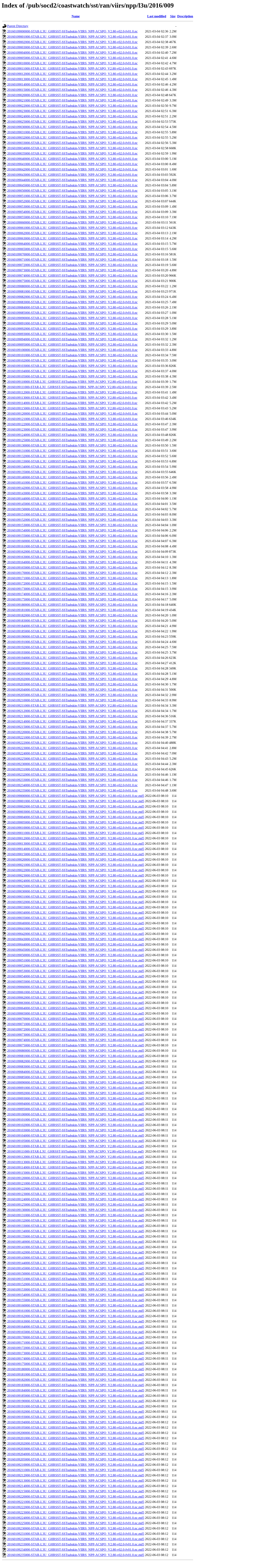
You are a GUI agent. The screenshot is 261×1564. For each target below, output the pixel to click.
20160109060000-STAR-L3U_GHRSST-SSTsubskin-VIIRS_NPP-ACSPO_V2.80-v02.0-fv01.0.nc (72, 222)
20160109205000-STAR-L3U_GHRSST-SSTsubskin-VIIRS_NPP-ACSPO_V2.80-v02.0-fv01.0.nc (72, 695)
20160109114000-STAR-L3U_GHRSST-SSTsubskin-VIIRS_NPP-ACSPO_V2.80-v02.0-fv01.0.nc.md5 (75, 1167)
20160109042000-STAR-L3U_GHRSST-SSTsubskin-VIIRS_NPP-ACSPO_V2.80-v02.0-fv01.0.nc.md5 (75, 934)
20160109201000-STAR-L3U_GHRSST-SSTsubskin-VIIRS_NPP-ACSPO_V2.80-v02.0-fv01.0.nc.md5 (75, 1438)
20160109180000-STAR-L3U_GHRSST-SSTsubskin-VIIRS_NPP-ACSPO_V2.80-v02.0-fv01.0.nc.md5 (75, 1369)
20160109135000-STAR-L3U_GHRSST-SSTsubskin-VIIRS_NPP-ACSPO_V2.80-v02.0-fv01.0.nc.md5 (75, 1236)
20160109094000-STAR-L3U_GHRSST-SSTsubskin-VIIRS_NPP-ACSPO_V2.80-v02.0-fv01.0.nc (72, 339)
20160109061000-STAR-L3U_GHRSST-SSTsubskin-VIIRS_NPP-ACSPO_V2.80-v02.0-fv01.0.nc (72, 227)
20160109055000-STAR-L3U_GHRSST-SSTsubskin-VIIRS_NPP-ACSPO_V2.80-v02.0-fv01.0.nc (72, 217)
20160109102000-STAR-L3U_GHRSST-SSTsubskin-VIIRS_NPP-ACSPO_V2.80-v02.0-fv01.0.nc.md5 (75, 1125)
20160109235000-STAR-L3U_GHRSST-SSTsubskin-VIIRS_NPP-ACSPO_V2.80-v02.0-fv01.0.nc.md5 (75, 1555)
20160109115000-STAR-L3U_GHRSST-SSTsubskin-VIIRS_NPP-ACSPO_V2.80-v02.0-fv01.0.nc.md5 (75, 1172)
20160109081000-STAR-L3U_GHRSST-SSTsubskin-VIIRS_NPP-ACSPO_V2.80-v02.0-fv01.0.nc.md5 (75, 1056)
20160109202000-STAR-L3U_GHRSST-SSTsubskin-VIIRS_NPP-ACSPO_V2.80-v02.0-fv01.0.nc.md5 (75, 1443)
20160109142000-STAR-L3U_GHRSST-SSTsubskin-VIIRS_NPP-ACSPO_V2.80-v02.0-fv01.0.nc (72, 488)
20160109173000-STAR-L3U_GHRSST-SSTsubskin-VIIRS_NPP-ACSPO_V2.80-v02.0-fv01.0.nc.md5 (75, 1353)
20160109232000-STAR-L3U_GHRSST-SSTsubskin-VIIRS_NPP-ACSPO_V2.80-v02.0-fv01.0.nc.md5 (75, 1539)
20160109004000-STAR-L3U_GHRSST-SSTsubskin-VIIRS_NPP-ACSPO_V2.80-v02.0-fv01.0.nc (72, 52)
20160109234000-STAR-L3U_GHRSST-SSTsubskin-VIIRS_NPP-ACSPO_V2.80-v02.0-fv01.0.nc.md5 (75, 1549)
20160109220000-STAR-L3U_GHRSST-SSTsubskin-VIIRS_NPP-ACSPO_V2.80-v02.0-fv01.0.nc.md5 (75, 1496)
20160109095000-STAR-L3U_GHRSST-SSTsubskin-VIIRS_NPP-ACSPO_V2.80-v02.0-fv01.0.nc (72, 344)
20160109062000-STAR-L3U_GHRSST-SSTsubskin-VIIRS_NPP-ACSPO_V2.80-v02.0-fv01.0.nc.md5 (75, 997)
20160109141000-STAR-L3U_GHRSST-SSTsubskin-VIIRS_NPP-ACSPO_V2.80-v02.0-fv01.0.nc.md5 (75, 1247)
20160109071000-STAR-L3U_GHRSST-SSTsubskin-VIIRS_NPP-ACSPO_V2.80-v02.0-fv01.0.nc (72, 259)
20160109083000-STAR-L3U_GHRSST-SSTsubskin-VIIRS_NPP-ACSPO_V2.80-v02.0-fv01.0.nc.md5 (75, 1066)
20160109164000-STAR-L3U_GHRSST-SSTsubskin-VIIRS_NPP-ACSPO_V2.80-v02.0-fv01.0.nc (72, 562)
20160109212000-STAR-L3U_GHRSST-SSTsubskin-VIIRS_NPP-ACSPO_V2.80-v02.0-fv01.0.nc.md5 (75, 1475)
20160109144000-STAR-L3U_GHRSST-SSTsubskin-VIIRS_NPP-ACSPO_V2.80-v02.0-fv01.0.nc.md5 (75, 1263)
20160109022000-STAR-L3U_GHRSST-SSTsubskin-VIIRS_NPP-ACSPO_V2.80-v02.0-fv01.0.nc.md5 (75, 870)
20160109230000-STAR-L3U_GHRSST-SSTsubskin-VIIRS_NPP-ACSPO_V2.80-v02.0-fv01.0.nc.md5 (75, 1528)
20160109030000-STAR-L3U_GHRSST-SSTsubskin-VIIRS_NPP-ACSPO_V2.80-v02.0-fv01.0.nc (72, 127)
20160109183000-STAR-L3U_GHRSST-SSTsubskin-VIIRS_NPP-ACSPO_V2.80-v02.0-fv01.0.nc (72, 620)
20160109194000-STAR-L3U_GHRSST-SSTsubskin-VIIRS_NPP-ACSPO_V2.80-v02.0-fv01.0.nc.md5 (75, 1422)
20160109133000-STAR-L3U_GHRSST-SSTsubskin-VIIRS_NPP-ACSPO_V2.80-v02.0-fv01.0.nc (72, 461)
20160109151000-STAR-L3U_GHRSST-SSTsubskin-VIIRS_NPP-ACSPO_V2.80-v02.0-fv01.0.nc (72, 514)
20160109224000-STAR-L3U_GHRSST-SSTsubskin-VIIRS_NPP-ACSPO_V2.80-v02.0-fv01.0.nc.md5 (75, 1517)
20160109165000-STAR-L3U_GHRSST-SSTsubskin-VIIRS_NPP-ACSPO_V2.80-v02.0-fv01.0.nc (72, 567)
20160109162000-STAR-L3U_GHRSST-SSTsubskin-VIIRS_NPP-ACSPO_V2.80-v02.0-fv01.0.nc (72, 551)
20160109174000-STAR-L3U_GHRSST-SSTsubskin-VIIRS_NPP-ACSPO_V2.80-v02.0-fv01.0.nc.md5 (75, 1358)
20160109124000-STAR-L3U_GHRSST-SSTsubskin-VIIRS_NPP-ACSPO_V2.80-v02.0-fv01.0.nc (72, 435)
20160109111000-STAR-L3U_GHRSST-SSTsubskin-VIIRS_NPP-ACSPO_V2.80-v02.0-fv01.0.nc (72, 387)
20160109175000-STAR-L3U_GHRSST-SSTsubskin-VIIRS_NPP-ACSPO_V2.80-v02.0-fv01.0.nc (72, 599)
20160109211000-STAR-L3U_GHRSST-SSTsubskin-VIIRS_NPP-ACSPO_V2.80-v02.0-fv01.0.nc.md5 (75, 1470)
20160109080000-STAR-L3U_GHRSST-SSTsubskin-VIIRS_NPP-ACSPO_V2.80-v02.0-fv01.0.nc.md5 (75, 1050)
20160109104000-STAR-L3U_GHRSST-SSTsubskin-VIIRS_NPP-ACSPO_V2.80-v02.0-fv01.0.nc (72, 371)
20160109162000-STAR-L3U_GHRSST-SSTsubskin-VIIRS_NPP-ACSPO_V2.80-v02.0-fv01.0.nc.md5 (75, 1316)
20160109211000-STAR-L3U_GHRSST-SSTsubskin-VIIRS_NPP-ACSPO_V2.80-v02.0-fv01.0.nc (72, 705)
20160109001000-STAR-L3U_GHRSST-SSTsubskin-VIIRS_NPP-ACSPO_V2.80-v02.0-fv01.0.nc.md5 (75, 801)
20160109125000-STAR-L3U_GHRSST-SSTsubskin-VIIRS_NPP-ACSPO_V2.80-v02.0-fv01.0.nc (72, 440)
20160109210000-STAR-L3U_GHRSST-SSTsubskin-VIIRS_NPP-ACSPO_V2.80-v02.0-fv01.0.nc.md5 (75, 1464)
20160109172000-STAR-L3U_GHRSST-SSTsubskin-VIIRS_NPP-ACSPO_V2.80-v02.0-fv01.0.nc (72, 583)
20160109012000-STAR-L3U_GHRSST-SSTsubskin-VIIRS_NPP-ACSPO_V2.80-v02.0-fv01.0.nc (72, 74)
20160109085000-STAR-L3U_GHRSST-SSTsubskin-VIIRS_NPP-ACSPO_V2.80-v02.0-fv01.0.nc (72, 312)
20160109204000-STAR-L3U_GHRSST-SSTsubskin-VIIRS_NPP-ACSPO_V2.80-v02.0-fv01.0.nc (72, 689)
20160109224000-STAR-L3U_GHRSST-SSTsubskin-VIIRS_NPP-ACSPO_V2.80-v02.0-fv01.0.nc (72, 753)
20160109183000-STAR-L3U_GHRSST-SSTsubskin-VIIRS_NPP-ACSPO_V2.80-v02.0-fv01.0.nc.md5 (75, 1385)
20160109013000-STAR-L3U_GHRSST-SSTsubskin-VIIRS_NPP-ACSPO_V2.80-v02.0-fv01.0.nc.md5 (75, 843)
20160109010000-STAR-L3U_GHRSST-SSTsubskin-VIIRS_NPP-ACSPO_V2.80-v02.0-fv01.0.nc (72, 63)
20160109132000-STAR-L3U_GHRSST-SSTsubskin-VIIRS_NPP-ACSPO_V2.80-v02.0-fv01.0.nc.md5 (75, 1220)
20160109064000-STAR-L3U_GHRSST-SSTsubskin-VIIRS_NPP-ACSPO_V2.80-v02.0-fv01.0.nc (72, 243)
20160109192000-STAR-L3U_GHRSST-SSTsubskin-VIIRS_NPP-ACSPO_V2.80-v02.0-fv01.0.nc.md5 (75, 1411)
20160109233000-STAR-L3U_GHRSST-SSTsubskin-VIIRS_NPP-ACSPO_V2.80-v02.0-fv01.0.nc (72, 780)
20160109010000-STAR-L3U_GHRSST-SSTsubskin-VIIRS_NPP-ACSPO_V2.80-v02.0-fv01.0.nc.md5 (75, 827)
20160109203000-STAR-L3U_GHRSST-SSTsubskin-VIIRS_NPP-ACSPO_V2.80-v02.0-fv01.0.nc (72, 684)
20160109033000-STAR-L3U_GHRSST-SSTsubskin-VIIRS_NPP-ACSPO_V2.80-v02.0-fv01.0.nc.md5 (75, 907)
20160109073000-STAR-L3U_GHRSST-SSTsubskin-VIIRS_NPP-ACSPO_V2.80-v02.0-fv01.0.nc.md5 (75, 1034)
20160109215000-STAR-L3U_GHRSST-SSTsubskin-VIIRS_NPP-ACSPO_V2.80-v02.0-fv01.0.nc (72, 727)
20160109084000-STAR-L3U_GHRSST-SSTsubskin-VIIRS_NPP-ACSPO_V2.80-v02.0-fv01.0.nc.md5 (75, 1072)
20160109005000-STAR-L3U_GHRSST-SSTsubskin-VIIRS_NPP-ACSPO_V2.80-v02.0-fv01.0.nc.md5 (75, 822)
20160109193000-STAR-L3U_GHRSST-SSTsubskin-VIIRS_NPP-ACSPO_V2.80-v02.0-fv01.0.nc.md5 (75, 1417)
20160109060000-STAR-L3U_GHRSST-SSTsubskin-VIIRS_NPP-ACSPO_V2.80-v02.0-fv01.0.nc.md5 (75, 987)
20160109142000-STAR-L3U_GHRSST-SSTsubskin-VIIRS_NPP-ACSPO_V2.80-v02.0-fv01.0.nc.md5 (75, 1252)
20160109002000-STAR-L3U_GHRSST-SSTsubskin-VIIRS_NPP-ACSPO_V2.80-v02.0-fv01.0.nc (72, 42)
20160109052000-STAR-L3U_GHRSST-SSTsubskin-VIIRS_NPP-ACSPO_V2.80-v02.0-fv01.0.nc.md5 (75, 965)
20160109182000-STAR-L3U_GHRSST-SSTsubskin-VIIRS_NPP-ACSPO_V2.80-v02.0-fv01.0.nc (72, 615)
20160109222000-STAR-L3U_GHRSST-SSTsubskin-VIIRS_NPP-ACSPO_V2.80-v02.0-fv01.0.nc (72, 742)
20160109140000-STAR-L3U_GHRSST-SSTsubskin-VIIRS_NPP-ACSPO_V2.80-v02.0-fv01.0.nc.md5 (75, 1241)
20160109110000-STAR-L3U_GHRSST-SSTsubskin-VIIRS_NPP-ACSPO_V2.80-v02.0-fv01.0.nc (72, 381)
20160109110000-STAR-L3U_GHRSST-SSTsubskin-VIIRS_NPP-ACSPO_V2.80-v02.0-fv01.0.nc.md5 (75, 1146)
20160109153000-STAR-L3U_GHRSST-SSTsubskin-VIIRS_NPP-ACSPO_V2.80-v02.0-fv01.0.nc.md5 (75, 1289)
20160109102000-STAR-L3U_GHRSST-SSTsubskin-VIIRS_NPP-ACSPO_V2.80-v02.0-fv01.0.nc (72, 360)
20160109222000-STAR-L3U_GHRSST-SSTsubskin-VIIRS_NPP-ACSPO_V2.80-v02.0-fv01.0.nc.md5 (75, 1507)
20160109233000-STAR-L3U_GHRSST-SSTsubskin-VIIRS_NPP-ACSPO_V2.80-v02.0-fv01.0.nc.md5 (75, 1544)
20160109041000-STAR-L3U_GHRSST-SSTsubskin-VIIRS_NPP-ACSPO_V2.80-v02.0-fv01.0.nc (72, 164)
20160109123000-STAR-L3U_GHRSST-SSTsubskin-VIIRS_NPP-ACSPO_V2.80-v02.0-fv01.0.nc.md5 (75, 1194)
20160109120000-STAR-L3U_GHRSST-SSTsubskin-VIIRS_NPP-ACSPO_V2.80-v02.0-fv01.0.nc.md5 (75, 1178)
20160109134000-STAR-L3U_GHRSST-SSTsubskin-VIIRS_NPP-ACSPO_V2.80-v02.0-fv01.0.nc (72, 466)
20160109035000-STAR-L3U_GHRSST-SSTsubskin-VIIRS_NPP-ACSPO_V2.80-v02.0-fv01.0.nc (72, 153)
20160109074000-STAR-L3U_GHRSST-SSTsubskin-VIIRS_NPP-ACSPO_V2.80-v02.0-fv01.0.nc (72, 275)
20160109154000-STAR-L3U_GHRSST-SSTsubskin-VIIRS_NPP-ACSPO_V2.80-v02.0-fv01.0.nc (72, 530)
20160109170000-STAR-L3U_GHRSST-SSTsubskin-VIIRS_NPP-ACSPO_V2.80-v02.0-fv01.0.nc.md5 (75, 1337)
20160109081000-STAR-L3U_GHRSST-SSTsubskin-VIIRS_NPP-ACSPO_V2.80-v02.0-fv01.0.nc (72, 291)
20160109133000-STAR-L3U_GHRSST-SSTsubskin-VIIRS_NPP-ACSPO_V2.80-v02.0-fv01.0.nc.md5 (75, 1226)
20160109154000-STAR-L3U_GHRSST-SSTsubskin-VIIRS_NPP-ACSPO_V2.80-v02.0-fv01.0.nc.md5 (75, 1295)
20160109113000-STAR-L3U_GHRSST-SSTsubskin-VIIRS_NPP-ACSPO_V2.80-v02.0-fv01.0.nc (72, 397)
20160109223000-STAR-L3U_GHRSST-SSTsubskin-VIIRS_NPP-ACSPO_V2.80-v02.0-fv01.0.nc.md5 (75, 1512)
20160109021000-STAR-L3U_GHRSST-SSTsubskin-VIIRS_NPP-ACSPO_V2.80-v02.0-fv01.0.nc (72, 100)
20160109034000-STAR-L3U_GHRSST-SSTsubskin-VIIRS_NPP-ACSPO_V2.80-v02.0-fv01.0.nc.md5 (75, 912)
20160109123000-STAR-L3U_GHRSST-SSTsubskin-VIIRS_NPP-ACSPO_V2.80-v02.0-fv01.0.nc (72, 429)
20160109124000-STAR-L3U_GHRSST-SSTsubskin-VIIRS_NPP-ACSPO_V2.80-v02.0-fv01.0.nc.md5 (75, 1199)
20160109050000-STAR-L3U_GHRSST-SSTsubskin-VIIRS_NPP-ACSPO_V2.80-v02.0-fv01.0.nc (72, 190)
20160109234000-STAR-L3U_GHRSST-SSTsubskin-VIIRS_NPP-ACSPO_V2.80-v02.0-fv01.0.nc (72, 785)
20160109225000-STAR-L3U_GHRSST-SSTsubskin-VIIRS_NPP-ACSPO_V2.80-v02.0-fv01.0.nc (72, 758)
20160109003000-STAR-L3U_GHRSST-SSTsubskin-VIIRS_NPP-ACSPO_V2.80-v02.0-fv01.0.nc (72, 47)
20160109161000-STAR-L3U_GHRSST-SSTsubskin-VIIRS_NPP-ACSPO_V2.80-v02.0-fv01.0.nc (72, 546)
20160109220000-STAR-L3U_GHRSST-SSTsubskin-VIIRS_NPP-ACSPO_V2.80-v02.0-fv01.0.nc (72, 732)
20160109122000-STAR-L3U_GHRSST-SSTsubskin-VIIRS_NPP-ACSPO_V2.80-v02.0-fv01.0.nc (72, 424)
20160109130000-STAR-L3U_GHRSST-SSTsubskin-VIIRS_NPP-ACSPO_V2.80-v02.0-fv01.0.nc (72, 445)
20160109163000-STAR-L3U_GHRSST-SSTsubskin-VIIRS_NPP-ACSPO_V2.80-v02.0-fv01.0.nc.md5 (75, 1321)
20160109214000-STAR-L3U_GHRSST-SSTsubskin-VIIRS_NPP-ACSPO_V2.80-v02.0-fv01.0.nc (72, 721)
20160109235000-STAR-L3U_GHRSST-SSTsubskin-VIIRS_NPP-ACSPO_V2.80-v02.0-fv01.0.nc (72, 790)
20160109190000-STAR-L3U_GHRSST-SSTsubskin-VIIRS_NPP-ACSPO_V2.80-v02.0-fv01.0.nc (72, 636)
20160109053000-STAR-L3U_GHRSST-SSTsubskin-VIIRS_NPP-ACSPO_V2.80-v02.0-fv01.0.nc (72, 206)
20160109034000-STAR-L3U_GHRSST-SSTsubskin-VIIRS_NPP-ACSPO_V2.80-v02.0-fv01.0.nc (72, 148)
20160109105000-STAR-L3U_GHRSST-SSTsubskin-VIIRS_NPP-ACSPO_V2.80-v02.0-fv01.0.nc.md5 (75, 1141)
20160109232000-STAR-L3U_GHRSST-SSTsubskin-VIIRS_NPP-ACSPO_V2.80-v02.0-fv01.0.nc (72, 774)
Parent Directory (17, 26)
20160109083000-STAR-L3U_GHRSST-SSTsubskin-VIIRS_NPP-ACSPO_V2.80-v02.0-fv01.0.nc (72, 302)
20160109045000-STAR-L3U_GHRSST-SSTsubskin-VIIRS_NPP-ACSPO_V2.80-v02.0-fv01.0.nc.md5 (75, 949)
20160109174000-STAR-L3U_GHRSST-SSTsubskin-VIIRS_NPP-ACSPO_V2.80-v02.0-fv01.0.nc (72, 594)
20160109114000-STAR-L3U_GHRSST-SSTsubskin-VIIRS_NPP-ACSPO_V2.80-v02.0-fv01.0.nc (72, 403)
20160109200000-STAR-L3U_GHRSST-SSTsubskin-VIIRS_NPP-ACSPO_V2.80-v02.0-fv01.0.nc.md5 (75, 1433)
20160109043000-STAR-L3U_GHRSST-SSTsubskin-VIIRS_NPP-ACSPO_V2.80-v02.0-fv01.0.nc (72, 174)
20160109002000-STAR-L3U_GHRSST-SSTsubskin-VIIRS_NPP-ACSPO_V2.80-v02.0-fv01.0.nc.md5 (75, 806)
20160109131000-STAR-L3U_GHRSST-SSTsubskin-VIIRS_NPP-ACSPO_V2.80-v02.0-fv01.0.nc (72, 450)
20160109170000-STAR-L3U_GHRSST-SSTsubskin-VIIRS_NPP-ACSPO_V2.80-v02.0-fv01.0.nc (72, 573)
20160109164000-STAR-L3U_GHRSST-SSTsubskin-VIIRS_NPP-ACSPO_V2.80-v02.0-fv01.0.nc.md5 (75, 1326)
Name (76, 16)
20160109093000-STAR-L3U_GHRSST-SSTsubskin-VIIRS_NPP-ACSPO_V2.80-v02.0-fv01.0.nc (72, 334)
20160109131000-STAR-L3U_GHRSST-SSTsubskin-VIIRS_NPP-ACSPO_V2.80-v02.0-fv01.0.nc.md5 (75, 1215)
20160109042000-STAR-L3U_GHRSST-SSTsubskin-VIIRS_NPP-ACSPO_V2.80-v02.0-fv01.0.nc (72, 169)
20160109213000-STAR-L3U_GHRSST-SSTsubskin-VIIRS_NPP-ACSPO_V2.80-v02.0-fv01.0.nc (72, 716)
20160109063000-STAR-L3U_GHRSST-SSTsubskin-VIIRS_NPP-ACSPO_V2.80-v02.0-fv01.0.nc (72, 238)
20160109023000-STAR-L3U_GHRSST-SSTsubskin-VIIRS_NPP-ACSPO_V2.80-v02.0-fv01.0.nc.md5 (75, 875)
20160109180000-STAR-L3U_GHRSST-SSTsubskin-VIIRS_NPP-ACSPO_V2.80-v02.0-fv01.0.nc (72, 604)
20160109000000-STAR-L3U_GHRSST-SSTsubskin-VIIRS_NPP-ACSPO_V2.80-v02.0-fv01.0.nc (72, 31)
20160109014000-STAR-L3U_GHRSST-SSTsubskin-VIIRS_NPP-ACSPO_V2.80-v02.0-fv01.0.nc (72, 84)
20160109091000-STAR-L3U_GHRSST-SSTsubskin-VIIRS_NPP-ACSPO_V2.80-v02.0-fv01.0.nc (72, 323)
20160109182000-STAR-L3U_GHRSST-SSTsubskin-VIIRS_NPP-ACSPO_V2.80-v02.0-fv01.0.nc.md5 (75, 1379)
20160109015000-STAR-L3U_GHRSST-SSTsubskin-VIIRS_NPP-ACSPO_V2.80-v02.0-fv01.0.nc (72, 89)
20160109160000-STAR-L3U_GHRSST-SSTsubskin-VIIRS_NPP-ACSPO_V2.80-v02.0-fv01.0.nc (72, 541)
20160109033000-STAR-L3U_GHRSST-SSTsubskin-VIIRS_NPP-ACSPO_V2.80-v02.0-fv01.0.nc (72, 143)
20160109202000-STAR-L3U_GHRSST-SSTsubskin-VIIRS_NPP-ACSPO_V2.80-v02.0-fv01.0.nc (72, 679)
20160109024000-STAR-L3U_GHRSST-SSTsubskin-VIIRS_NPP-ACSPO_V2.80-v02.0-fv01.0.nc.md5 (75, 880)
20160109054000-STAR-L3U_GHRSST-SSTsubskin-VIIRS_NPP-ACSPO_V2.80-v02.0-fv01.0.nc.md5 (75, 976)
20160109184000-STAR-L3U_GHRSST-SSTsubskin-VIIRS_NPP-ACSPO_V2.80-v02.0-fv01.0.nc (72, 626)
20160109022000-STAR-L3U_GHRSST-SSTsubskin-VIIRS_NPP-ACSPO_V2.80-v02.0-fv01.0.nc (72, 105)
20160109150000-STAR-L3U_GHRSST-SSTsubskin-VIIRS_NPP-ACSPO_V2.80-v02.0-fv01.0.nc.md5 (75, 1273)
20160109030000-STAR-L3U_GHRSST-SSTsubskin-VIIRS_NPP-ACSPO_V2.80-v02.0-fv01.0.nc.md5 (75, 891)
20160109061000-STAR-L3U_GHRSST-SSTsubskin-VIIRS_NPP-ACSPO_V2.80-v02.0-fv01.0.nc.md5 (75, 992)
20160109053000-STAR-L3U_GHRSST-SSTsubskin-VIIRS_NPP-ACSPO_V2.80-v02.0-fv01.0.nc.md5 (75, 971)
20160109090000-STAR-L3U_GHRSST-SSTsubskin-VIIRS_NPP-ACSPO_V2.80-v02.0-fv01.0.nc (72, 318)
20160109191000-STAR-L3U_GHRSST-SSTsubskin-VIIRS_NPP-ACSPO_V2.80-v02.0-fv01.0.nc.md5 (75, 1406)
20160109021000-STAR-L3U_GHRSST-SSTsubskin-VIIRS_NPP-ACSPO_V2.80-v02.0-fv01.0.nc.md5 (75, 865)
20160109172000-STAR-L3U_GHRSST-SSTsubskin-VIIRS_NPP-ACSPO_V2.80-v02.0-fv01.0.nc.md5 (75, 1348)
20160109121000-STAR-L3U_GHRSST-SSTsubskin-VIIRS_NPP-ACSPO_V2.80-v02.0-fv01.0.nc (72, 419)
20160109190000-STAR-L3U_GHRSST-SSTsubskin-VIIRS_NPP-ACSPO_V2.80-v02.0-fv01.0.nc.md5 (75, 1401)
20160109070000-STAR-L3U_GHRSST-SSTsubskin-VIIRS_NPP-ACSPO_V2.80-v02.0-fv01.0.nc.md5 (75, 1018)
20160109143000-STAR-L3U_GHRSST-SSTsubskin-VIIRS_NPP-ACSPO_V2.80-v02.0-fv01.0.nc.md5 (75, 1257)
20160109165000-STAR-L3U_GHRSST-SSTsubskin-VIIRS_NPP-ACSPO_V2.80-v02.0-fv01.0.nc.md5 (75, 1332)
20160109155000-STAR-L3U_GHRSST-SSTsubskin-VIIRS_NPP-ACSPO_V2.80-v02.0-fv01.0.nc (72, 535)
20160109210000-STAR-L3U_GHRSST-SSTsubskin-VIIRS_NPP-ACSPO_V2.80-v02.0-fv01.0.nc (72, 700)
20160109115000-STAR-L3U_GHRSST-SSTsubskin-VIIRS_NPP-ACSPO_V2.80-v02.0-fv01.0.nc (72, 408)
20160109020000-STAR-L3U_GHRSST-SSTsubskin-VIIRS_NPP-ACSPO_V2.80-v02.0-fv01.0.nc (72, 95)
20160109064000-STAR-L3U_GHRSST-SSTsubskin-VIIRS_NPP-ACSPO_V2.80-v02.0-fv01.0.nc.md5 (75, 1008)
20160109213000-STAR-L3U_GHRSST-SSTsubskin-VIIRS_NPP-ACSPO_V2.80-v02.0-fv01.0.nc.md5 (75, 1480)
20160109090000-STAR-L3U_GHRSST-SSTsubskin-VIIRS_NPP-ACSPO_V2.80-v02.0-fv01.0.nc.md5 (75, 1082)
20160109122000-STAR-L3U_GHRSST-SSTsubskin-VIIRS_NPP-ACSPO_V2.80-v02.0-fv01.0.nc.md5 (75, 1188)
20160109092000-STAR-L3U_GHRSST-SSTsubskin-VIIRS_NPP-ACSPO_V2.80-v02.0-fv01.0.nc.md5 (75, 1093)
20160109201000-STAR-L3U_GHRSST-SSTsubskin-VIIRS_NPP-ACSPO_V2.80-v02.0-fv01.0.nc (72, 673)
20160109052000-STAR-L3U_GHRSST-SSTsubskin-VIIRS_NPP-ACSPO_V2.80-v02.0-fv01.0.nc (72, 201)
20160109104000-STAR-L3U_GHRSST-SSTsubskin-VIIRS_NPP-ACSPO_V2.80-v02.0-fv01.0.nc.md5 (75, 1135)
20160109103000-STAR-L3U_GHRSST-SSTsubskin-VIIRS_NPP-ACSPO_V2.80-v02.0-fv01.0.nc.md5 (75, 1130)
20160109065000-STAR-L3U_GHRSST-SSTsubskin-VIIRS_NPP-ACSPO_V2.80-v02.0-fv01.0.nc (72, 249)
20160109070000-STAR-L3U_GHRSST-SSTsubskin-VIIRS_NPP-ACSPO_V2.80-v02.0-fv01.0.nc (72, 254)
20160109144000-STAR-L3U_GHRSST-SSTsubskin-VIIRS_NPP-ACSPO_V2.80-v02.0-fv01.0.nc (72, 498)
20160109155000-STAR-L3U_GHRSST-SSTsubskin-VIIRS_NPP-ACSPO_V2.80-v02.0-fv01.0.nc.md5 (75, 1300)
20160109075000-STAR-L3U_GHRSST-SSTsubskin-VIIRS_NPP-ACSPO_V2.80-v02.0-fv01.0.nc (72, 281)
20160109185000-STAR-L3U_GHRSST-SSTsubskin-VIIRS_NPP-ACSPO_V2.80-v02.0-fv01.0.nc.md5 (75, 1395)
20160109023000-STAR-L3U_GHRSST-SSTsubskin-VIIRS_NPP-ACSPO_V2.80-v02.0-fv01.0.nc (72, 111)
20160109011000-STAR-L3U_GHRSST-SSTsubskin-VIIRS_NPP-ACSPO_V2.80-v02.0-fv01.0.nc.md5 (75, 833)
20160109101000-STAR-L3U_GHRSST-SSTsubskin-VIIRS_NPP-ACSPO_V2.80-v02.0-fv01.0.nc (72, 355)
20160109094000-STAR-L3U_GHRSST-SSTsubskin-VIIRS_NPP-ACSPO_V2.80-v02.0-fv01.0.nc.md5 (75, 1103)
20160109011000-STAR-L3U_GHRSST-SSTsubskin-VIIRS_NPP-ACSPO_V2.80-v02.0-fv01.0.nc (72, 68)
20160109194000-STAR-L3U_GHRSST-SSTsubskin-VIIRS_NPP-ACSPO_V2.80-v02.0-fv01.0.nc (72, 657)
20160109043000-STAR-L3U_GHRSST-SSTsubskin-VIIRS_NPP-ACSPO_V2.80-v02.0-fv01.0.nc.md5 (75, 939)
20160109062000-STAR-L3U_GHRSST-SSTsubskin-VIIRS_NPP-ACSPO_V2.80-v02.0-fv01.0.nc (72, 233)
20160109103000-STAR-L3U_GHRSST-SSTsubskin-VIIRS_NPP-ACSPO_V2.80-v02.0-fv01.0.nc (72, 366)
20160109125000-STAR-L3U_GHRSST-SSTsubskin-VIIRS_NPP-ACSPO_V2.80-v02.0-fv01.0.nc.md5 (75, 1204)
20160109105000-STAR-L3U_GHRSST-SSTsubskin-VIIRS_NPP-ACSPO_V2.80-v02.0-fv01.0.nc (72, 376)
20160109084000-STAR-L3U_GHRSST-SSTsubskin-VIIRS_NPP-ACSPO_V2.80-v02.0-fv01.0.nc (72, 307)
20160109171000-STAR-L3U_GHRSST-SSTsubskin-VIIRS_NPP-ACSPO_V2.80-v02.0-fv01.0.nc (72, 578)
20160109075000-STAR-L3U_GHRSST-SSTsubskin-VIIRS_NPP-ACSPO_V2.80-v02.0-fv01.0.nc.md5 (75, 1045)
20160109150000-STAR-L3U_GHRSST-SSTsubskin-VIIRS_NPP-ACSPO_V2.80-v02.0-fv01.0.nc (72, 509)
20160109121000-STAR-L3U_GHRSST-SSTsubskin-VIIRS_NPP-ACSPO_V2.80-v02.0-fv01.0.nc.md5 (75, 1183)
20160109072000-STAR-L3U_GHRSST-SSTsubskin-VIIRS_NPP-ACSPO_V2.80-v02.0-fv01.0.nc (72, 265)
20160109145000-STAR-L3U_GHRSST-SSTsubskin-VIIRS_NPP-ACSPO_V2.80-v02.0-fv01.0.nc (72, 504)
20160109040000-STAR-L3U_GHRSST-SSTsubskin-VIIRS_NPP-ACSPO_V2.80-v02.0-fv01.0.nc (72, 158)
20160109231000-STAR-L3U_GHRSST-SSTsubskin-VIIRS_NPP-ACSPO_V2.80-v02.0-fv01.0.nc (72, 769)
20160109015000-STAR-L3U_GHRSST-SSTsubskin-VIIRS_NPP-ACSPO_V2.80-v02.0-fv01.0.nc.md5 (75, 854)
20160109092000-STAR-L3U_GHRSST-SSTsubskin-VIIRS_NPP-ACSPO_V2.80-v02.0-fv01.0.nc (72, 328)
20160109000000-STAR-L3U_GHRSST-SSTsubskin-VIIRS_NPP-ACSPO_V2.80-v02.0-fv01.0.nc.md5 (75, 796)
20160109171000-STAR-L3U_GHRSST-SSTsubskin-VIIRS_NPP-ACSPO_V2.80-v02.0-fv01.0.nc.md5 (75, 1342)
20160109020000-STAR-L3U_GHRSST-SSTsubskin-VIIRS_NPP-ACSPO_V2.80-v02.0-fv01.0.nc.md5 (75, 859)
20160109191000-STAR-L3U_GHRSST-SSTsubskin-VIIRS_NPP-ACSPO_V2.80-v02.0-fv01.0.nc (72, 642)
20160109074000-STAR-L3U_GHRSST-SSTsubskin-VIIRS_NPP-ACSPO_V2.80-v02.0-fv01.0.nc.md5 (75, 1040)
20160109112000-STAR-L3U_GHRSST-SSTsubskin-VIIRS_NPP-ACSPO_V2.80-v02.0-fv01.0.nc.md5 (75, 1157)
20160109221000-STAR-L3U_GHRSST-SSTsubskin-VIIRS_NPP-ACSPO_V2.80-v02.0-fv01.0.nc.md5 (75, 1502)
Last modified (156, 16)
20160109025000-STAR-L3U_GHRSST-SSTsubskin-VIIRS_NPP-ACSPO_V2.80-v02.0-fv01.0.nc (72, 121)
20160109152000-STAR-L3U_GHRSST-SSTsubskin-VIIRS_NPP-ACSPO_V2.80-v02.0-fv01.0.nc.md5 (75, 1284)
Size (173, 16)
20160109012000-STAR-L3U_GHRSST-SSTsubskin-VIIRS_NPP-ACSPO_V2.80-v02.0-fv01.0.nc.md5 (75, 838)
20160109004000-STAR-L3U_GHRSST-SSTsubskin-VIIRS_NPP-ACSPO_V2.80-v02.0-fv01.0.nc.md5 (75, 817)
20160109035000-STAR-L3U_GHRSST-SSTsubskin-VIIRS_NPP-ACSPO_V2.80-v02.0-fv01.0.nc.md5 (75, 918)
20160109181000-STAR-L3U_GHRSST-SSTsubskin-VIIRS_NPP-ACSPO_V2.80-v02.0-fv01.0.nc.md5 (75, 1374)
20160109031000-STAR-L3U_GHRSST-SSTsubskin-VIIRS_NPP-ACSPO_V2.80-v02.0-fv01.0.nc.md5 (75, 896)
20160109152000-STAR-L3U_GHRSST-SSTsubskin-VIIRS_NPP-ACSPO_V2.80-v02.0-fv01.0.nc (72, 519)
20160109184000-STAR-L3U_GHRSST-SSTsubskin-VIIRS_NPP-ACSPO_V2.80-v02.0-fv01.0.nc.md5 (75, 1390)
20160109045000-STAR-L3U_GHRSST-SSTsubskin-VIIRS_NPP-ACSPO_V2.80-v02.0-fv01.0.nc (72, 185)
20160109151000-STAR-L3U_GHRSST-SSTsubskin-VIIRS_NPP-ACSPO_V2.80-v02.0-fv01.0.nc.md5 (75, 1279)
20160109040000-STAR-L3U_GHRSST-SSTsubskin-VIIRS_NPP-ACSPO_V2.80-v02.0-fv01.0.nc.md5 (75, 923)
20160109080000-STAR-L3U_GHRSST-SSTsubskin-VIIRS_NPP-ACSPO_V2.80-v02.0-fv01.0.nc (72, 286)
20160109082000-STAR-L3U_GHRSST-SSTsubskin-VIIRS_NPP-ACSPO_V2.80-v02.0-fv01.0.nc (72, 297)
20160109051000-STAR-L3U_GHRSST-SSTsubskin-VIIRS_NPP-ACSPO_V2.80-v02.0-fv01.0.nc (72, 196)
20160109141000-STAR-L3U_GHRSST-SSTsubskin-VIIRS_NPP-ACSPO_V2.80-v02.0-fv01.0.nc (72, 482)
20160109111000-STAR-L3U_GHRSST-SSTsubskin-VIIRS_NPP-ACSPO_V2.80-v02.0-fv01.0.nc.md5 (75, 1151)
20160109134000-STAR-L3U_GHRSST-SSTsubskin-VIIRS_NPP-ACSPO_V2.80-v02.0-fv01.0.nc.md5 (75, 1231)
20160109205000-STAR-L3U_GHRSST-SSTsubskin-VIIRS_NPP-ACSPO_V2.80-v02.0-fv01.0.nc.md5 (75, 1459)
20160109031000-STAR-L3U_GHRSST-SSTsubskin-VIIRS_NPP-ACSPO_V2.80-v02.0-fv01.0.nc (72, 132)
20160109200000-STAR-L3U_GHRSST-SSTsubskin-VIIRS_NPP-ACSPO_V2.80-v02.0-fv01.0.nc (72, 668)
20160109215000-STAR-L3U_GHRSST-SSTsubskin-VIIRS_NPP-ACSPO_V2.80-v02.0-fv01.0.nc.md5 (75, 1491)
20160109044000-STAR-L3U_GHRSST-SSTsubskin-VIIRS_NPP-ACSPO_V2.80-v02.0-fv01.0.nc (72, 180)
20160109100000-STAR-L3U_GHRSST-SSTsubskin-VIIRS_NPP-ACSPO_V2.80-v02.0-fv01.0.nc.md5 (75, 1114)
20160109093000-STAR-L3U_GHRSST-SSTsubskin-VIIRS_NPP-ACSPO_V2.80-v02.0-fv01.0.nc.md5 (75, 1098)
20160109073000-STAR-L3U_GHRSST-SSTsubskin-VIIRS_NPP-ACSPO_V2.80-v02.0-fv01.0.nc (72, 270)
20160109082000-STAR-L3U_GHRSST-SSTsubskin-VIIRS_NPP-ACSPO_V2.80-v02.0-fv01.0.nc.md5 (75, 1061)
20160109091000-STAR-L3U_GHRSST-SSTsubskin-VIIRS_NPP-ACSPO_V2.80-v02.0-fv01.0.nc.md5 (75, 1087)
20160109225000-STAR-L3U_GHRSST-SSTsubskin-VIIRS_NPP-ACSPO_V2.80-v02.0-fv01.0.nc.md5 (75, 1523)
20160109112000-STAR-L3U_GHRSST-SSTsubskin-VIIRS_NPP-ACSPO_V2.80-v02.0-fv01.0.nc (72, 392)
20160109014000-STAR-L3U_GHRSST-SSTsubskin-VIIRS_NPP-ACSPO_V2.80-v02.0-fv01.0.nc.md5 (75, 849)
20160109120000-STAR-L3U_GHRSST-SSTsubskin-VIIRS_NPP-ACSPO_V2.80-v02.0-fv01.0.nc (72, 413)
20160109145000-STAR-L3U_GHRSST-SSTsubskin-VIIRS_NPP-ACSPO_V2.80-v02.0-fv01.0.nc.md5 (75, 1268)
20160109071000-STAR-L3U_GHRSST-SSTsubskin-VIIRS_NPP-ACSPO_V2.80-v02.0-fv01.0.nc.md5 (75, 1024)
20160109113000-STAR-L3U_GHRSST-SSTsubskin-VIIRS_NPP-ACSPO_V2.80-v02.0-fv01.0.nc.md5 (75, 1162)
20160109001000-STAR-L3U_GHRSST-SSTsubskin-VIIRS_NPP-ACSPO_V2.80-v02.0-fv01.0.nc (72, 36)
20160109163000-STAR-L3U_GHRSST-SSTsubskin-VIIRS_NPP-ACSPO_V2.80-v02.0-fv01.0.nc (72, 557)
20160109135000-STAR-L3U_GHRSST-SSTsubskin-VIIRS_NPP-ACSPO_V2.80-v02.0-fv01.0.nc (72, 472)
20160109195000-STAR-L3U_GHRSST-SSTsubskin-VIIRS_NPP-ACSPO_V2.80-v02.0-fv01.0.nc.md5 (75, 1427)
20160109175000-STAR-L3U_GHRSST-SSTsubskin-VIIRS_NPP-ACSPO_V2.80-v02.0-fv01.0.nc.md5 (75, 1364)
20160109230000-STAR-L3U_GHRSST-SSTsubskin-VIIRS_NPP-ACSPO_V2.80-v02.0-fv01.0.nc (72, 764)
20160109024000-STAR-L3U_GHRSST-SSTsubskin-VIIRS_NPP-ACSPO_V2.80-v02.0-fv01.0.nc (72, 116)
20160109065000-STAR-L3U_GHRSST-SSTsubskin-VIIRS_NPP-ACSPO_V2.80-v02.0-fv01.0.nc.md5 (75, 1013)
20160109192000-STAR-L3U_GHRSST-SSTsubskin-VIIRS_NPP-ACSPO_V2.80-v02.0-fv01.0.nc (72, 647)
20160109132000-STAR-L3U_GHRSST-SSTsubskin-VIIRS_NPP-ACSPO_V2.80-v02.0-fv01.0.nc (72, 456)
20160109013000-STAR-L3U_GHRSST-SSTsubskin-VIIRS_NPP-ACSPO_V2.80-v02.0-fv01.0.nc (72, 79)
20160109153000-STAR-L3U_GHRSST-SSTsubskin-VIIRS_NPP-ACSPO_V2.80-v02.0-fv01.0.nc (72, 525)
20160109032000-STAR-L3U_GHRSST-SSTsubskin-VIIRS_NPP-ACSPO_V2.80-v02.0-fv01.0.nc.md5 (75, 902)
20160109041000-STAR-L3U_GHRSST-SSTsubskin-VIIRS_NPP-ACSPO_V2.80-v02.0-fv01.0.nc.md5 (75, 928)
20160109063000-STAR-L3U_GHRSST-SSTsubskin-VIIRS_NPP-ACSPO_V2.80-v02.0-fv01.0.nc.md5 (75, 1003)
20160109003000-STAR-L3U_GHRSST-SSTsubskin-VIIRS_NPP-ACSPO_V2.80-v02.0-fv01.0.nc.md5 (75, 811)
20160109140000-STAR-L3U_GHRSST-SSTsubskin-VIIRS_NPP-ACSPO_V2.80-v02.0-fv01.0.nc (72, 477)
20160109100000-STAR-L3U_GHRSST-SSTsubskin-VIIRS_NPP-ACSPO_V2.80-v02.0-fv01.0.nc (72, 350)
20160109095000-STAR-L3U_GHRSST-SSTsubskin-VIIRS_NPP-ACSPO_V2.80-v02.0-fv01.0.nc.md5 (75, 1109)
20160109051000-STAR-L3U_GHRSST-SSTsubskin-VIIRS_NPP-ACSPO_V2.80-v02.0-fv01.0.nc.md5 (75, 960)
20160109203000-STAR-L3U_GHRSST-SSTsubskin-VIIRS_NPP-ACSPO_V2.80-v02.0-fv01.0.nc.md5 (75, 1448)
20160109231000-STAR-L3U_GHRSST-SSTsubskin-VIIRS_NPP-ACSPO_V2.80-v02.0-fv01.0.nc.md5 (75, 1533)
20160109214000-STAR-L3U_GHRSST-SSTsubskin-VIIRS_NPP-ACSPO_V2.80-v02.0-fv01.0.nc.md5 (75, 1486)
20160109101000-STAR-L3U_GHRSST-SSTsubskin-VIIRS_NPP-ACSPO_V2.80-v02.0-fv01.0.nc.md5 (75, 1119)
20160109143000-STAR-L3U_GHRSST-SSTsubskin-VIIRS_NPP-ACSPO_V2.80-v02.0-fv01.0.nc (72, 493)
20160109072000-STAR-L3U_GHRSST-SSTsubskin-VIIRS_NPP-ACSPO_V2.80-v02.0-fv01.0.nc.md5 (75, 1029)
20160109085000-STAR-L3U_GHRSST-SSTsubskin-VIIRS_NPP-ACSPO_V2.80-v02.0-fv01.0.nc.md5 (75, 1077)
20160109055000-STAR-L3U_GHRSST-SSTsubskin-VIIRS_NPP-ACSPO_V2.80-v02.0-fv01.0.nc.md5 (75, 981)
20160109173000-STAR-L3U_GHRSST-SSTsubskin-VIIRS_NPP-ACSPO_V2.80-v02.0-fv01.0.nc (72, 588)
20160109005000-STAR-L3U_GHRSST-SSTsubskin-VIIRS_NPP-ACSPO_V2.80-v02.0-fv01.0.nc (72, 58)
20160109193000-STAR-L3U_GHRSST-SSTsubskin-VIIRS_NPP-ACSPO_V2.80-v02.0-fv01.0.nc (72, 652)
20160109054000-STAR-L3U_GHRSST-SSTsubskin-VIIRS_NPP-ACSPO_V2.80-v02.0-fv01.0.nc (72, 212)
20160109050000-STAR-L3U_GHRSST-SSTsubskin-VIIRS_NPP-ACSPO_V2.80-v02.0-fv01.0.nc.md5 (75, 955)
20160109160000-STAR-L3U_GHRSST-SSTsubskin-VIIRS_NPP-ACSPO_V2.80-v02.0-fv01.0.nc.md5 (75, 1305)
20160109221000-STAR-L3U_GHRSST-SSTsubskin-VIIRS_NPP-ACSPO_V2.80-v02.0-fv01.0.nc (72, 737)
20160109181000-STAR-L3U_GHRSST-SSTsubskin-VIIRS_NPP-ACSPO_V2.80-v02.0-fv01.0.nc (72, 610)
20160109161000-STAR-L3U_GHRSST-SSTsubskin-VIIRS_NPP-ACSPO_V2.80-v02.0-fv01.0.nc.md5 (75, 1310)
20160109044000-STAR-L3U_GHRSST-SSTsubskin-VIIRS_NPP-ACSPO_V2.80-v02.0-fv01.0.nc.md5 (75, 944)
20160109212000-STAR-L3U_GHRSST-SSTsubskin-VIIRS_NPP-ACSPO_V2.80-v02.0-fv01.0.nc (72, 711)
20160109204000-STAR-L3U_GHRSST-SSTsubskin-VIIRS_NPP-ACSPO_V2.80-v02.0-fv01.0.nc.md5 (75, 1454)
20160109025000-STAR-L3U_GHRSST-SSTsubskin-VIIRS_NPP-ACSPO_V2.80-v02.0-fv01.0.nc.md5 (75, 886)
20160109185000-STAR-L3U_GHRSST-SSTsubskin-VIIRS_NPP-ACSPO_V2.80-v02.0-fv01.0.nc (72, 631)
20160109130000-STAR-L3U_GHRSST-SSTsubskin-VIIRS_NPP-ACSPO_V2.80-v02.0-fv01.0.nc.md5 (75, 1210)
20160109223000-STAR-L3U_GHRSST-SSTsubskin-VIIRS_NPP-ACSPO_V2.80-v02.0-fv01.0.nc (72, 748)
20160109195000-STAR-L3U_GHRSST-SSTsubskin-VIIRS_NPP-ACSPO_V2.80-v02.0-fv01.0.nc (72, 663)
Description (185, 16)
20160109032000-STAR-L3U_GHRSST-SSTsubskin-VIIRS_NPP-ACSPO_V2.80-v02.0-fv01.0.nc (72, 137)
